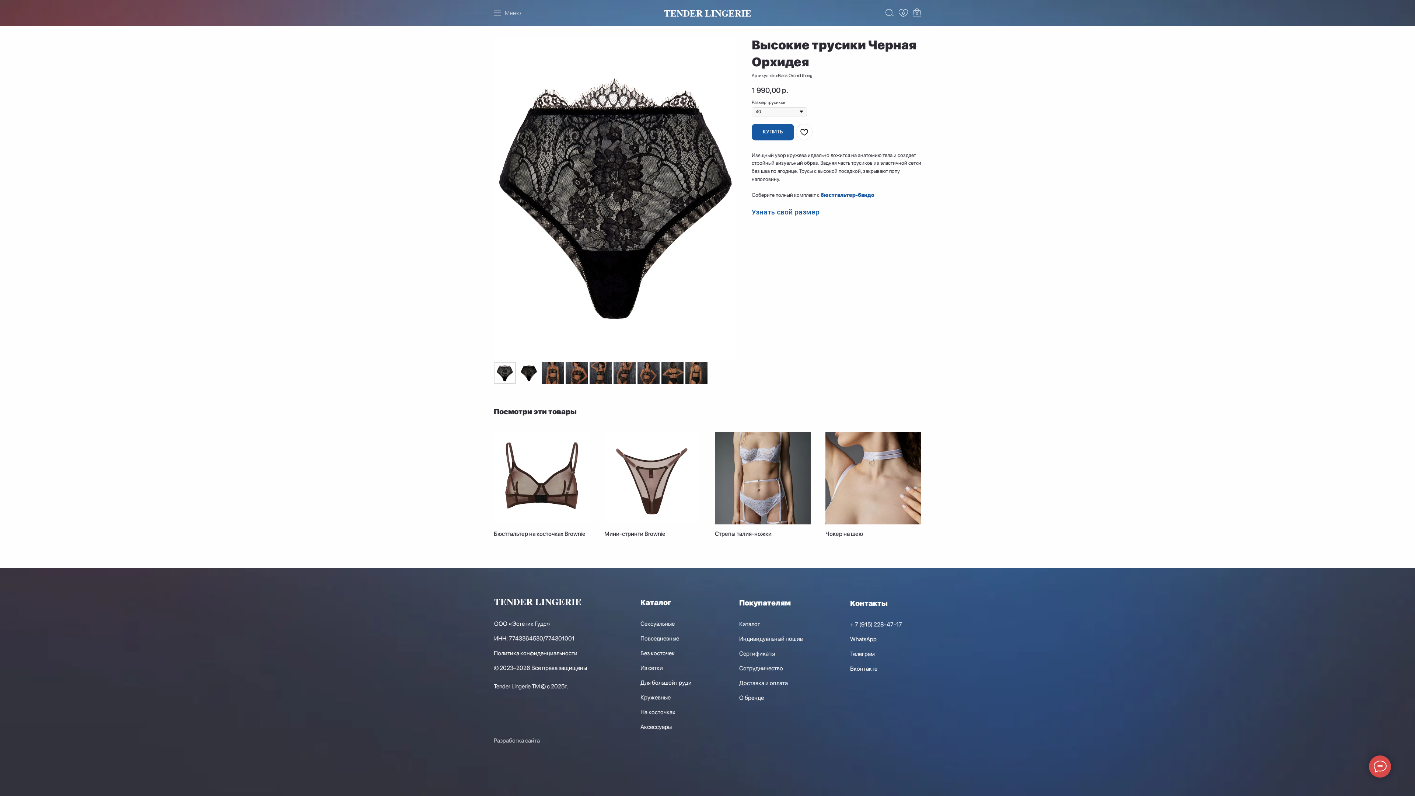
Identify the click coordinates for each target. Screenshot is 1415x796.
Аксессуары (656, 726)
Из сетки (651, 667)
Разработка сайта (517, 740)
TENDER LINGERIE (707, 13)
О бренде (751, 697)
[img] (903, 13)
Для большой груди (666, 682)
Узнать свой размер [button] (786, 212)
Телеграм (862, 653)
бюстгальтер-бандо (847, 195)
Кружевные (655, 697)
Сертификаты (757, 653)
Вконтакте (863, 668)
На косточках (657, 712)
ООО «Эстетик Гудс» (522, 623)
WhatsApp (863, 639)
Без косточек (657, 653)
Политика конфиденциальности (535, 653)
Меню (513, 13)
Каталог (655, 602)
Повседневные (659, 638)
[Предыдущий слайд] (504, 199)
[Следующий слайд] (726, 199)
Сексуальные (657, 623)
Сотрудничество (761, 668)
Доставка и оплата (763, 683)
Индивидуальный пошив (771, 638)
